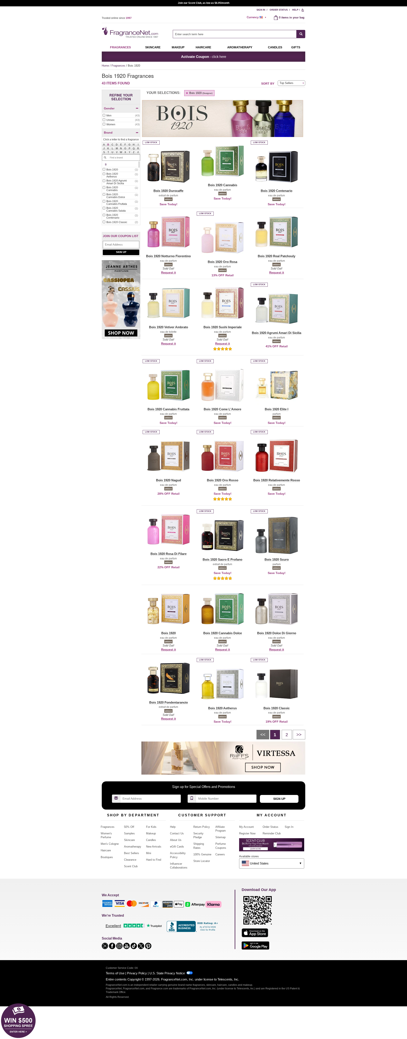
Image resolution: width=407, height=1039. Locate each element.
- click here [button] (203, 56)
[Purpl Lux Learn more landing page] (271, 846)
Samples (129, 833)
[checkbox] (121, 116)
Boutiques (107, 857)
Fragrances (120, 47)
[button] (108, 145)
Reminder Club (272, 833)
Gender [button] (109, 108)
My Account (246, 826)
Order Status (279, 9)
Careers (220, 854)
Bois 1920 (200, 93)
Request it (168, 272)
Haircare (203, 47)
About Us (175, 840)
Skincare (152, 47)
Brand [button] (108, 132)
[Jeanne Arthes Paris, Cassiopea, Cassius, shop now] (121, 302)
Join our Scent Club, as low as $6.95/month (203, 2)
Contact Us (177, 833)
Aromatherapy (132, 846)
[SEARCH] (301, 34)
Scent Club (131, 866)
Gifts (295, 47)
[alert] (257, 17)
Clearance (130, 859)
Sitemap (220, 837)
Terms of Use (115, 973)
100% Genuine (202, 854)
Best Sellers (131, 853)
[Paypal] (155, 904)
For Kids (151, 826)
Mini (148, 853)
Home (105, 65)
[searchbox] (235, 34)
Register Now (247, 833)
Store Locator (201, 861)
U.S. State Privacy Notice (167, 973)
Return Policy (201, 826)
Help (295, 9)
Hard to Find (153, 859)
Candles (151, 840)
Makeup (178, 47)
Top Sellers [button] (286, 83)
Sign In (260, 9)
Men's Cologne (110, 843)
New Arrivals (153, 846)
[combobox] (239, 34)
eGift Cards (177, 846)
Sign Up (121, 252)
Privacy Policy (137, 973)
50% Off (129, 826)
